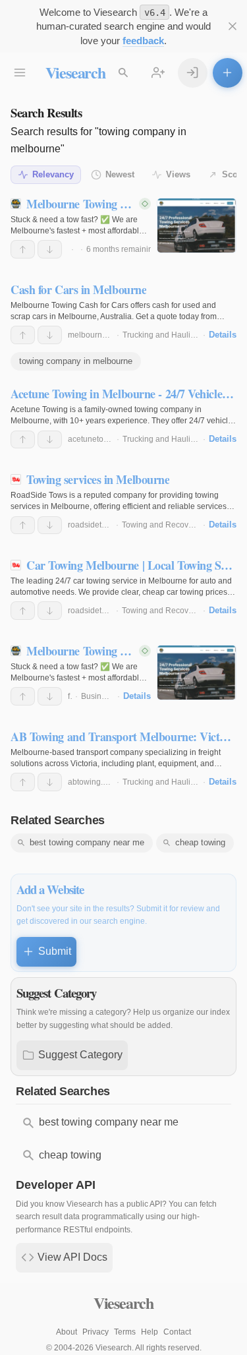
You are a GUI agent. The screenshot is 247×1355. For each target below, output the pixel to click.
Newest (119, 174)
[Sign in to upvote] (23, 249)
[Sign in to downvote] (50, 249)
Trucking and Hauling (161, 335)
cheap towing (200, 842)
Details (222, 335)
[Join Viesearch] (158, 73)
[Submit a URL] (227, 73)
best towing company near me (87, 842)
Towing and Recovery (161, 524)
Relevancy (53, 174)
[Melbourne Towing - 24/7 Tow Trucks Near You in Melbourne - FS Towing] (196, 225)
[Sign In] (192, 73)
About (66, 1332)
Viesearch (75, 72)
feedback (143, 40)
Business (97, 696)
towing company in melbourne (75, 361)
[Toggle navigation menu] (20, 73)
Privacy (95, 1332)
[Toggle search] (123, 73)
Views (178, 174)
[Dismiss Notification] (232, 26)
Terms (125, 1332)
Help (149, 1332)
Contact (177, 1332)
